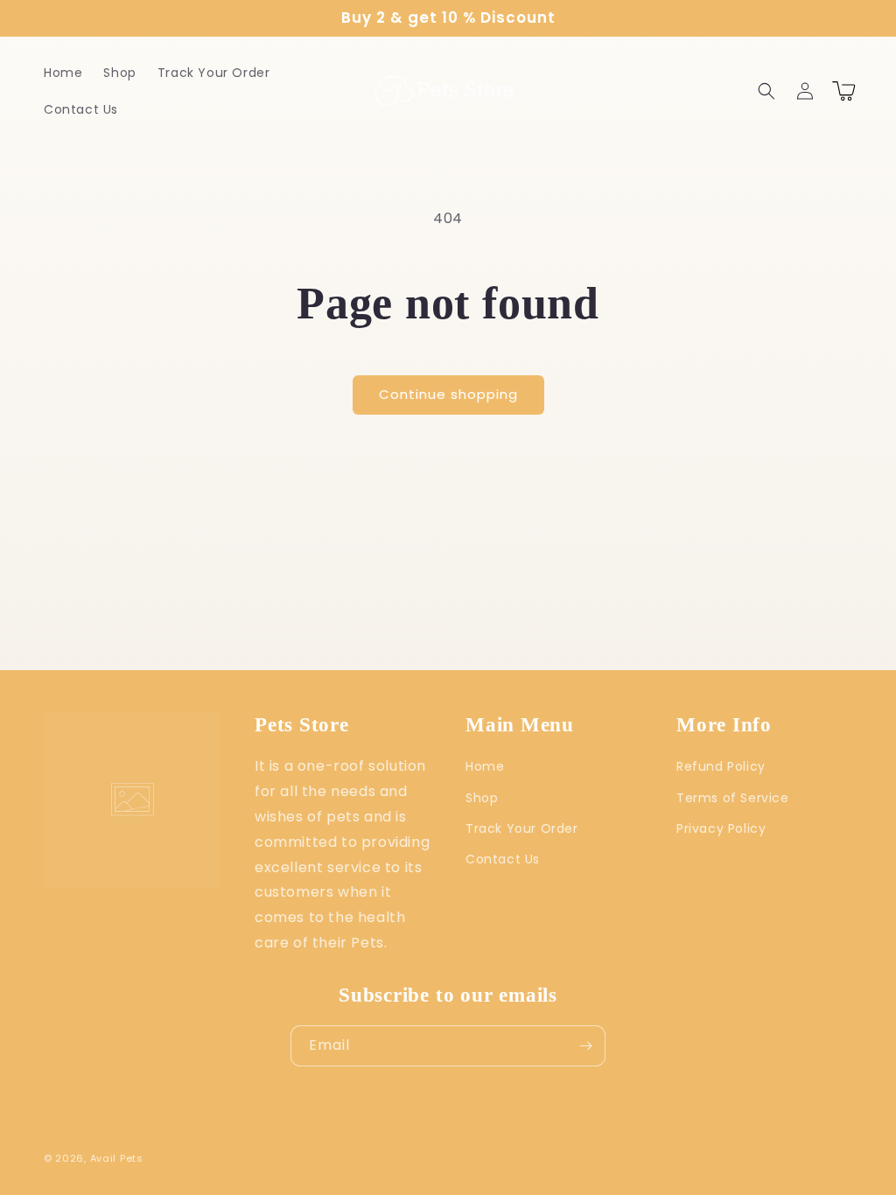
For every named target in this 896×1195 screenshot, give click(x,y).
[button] (766, 91)
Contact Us (503, 859)
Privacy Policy (721, 828)
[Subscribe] (585, 1045)
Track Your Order (522, 828)
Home (485, 766)
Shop (482, 798)
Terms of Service (732, 798)
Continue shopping (448, 394)
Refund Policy (721, 766)
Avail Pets (117, 1158)
